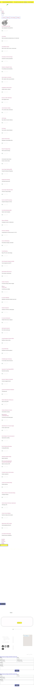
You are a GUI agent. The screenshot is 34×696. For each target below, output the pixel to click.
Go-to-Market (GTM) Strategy (6, 533)
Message (1, 679)
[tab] (8, 18)
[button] (2, 604)
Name (1, 657)
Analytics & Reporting (5, 281)
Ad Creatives (4, 36)
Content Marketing (5, 251)
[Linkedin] (8, 646)
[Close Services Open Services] (2, 15)
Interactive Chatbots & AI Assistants (7, 379)
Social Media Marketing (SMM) (6, 210)
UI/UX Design (4, 118)
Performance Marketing (5, 230)
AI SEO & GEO (4, 287)
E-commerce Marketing (5, 297)
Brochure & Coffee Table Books (7, 97)
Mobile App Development (6, 328)
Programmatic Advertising (6, 179)
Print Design (4, 128)
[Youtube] (3, 649)
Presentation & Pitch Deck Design (7, 56)
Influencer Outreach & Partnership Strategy (8, 492)
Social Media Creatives (5, 46)
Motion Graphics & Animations (6, 77)
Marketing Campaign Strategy (6, 456)
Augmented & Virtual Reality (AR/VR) (8, 369)
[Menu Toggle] (1, 10)
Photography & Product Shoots (6, 87)
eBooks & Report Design (6, 138)
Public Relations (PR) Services (7, 271)
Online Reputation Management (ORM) (8, 261)
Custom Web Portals (5, 348)
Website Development (5, 307)
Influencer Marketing (5, 220)
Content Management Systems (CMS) (8, 338)
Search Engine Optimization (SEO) (7, 189)
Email (18, 657)
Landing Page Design (5, 415)
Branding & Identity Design (6, 26)
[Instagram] (5, 646)
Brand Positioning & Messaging (7, 446)
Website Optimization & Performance (7, 399)
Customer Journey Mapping (6, 513)
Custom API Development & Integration (8, 389)
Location (1, 662)
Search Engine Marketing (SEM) (7, 169)
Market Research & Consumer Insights (8, 425)
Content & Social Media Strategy (7, 482)
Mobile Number (2, 677)
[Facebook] (3, 646)
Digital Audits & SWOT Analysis (7, 523)
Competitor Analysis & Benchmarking (7, 472)
